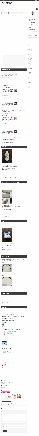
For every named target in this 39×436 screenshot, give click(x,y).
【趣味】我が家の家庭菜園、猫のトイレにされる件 (32, 29)
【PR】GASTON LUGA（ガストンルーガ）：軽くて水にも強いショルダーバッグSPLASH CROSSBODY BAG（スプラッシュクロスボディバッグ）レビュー (32, 36)
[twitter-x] (31, 24)
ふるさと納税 (30, 58)
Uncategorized (30, 49)
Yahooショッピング (12, 333)
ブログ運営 (30, 59)
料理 (29, 73)
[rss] (36, 0)
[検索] (37, 0)
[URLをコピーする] (25, 13)
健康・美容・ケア (30, 64)
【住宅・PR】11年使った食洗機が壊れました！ (32, 31)
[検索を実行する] (37, 9)
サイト (3, 426)
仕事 (29, 63)
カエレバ (6, 322)
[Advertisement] (14, 25)
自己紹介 (30, 82)
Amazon (8, 333)
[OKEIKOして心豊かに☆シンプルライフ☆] (7, 3)
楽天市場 (10, 333)
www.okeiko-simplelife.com (5, 95)
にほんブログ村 (3, 383)
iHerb (29, 45)
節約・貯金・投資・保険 (31, 81)
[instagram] (34, 0)
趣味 (29, 86)
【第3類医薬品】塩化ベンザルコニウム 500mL (11, 331)
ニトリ (29, 54)
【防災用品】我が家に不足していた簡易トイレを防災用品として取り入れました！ (32, 38)
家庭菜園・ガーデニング (31, 68)
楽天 (29, 77)
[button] (3, 13)
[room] (35, 0)
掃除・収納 (30, 72)
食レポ (29, 87)
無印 (29, 78)
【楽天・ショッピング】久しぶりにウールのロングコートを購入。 (32, 33)
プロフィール (33, 22)
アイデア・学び (30, 50)
